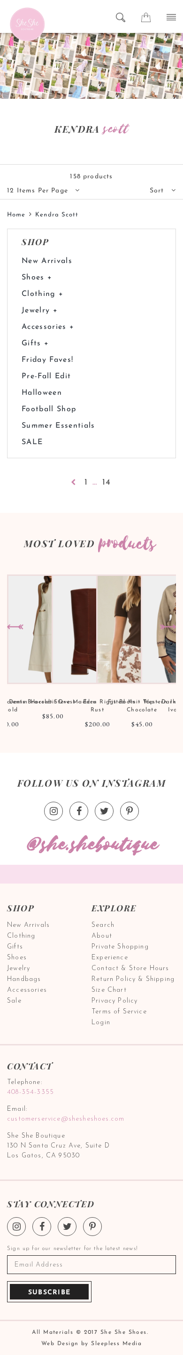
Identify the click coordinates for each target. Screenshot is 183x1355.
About (102, 936)
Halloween (42, 393)
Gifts (15, 946)
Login (101, 1022)
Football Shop (49, 409)
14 (106, 482)
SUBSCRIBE (49, 1292)
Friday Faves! (47, 360)
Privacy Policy (114, 1000)
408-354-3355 (30, 1092)
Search (103, 925)
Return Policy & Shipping (133, 979)
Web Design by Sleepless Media (91, 1344)
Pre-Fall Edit (46, 376)
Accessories (27, 990)
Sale (14, 1000)
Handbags (24, 979)
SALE (32, 442)
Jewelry (18, 968)
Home (16, 215)
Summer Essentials (58, 426)
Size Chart (109, 990)
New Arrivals (47, 261)
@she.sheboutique (91, 844)
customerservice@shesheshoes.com (65, 1119)
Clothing (21, 936)
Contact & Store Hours (130, 968)
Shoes (17, 957)
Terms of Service (119, 1011)
